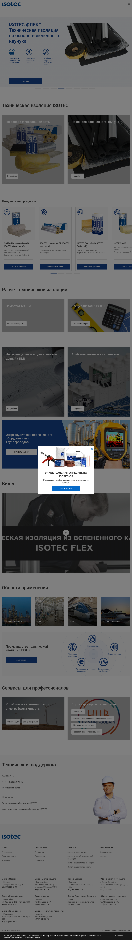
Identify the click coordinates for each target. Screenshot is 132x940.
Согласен (119, 936)
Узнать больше (66, 488)
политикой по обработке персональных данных (22, 937)
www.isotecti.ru (22, 936)
